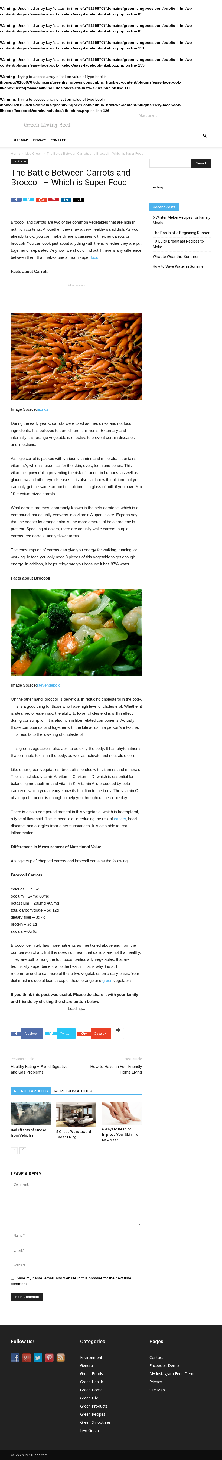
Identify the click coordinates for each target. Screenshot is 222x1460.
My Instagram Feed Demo (172, 1373)
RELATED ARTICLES (31, 1091)
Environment (91, 1357)
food (94, 257)
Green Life (89, 1398)
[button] (204, 135)
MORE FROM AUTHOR (73, 1091)
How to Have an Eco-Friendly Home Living (116, 1069)
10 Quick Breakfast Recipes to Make (178, 244)
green (107, 980)
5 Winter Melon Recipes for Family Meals (181, 220)
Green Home (91, 1389)
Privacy (39, 140)
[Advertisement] (147, 125)
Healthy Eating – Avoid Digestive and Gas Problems (39, 1069)
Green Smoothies (95, 1422)
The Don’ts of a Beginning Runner (181, 233)
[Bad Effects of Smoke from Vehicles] (31, 1113)
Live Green (33, 153)
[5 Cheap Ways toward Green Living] (76, 1114)
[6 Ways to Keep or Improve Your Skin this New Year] (122, 1113)
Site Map (20, 140)
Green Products (93, 1406)
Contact (58, 140)
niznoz (42, 409)
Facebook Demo (164, 1365)
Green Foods (91, 1373)
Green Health (91, 1381)
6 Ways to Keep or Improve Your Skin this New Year (120, 1134)
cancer (120, 818)
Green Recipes (92, 1414)
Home (15, 153)
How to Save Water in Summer (179, 266)
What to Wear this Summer (176, 256)
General (87, 1365)
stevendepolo (48, 685)
